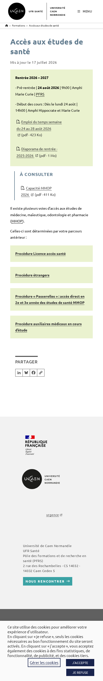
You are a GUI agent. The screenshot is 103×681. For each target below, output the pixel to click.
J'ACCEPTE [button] (80, 663)
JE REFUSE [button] (80, 672)
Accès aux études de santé (44, 25)
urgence (52, 515)
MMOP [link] (17, 221)
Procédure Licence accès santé (40, 253)
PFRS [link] (40, 94)
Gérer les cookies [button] (44, 662)
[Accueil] (6, 25)
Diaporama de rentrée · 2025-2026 (37, 152)
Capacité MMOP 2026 (38, 191)
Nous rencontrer (45, 581)
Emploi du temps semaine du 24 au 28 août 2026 (39, 128)
